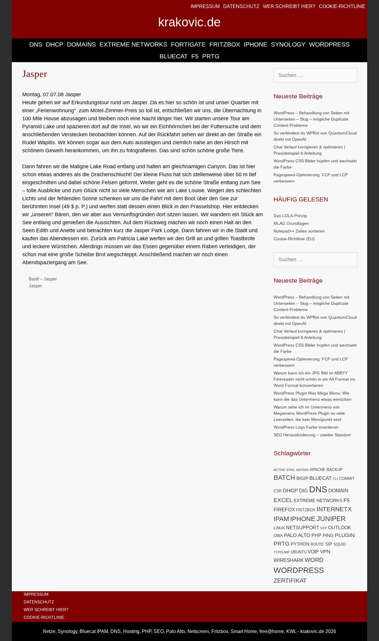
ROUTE (317, 544)
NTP (323, 528)
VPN (325, 552)
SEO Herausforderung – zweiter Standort (312, 434)
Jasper (35, 285)
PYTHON (300, 544)
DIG (303, 490)
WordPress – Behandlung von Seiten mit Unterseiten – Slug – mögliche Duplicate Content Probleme (311, 119)
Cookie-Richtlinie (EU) (294, 238)
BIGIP (302, 478)
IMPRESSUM (205, 6)
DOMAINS (81, 44)
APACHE (317, 469)
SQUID (339, 544)
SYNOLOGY (288, 44)
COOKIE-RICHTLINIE (342, 6)
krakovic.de (189, 22)
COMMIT (347, 478)
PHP (316, 535)
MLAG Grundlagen (291, 223)
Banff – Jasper (43, 278)
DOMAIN (338, 490)
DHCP (54, 44)
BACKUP (335, 469)
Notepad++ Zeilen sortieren (299, 231)
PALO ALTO (297, 535)
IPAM (281, 519)
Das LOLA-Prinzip (290, 215)
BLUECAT (174, 56)
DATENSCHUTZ (241, 6)
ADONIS (302, 470)
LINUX (279, 528)
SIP (328, 544)
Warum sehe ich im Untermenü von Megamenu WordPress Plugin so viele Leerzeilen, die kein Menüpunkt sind (309, 413)
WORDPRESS (329, 44)
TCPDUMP (282, 552)
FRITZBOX (224, 44)
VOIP (313, 551)
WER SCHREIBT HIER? (289, 6)
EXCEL (283, 500)
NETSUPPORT (302, 527)
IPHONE (255, 44)
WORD (314, 560)
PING (328, 535)
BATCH (284, 477)
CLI (335, 478)
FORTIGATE (188, 44)
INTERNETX (334, 509)
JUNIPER (331, 519)
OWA (278, 535)
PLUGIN (345, 535)
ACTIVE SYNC (284, 470)
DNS (35, 44)
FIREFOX (284, 509)
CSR (278, 491)
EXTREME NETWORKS (133, 44)
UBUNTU (298, 552)
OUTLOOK (339, 527)
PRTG (210, 56)
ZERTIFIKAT (290, 580)
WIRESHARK (288, 560)
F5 (195, 56)
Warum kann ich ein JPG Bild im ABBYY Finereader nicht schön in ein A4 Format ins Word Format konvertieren (314, 379)
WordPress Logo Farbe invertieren (306, 427)
